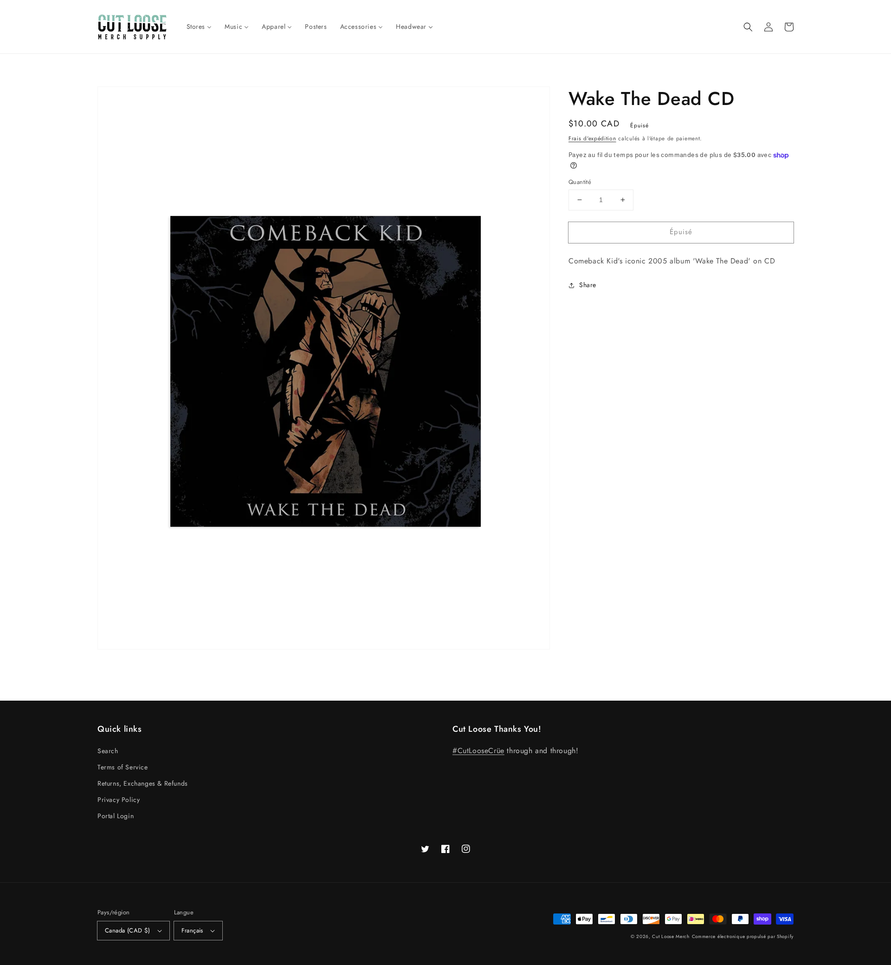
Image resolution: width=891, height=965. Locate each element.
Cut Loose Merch (671, 936)
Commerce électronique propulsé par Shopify (743, 936)
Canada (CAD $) (127, 930)
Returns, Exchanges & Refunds (142, 783)
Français (192, 930)
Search (107, 750)
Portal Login (115, 816)
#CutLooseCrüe (478, 750)
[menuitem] (199, 26)
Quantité (579, 181)
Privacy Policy (118, 799)
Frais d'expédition (592, 138)
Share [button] (587, 284)
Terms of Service (122, 767)
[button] (748, 27)
